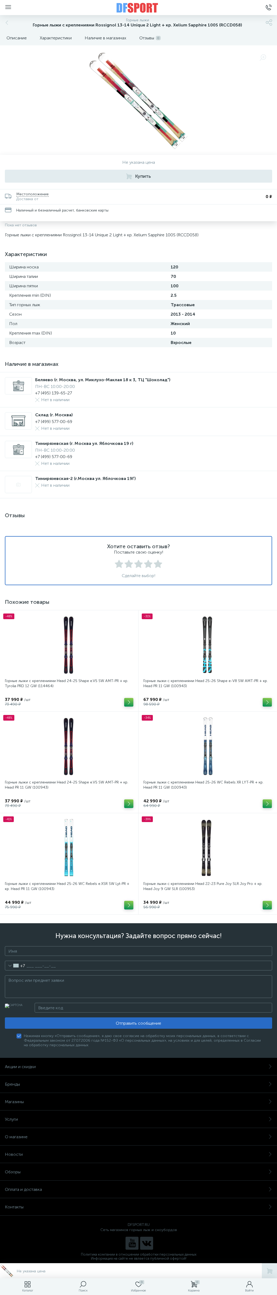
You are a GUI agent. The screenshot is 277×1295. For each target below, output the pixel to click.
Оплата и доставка (23, 1189)
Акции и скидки (20, 1066)
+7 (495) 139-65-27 (53, 393)
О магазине (16, 1136)
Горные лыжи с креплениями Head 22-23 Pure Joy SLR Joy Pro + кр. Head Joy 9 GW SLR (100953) (202, 886)
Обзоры (13, 1171)
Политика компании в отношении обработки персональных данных (138, 1254)
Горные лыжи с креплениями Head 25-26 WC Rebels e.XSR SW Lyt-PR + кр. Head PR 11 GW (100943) (67, 886)
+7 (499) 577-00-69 (53, 421)
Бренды (12, 1084)
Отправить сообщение (138, 1023)
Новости (14, 1154)
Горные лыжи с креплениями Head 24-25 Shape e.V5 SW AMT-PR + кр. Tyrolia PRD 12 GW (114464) (66, 683)
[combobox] (15, 965)
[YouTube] (132, 1243)
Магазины (14, 1101)
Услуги (11, 1119)
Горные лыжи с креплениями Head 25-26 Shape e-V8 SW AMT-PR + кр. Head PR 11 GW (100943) (205, 683)
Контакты (14, 1206)
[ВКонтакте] (146, 1243)
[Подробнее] (128, 702)
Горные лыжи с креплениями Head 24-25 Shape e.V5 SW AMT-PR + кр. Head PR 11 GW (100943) (66, 785)
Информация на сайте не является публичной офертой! (138, 1258)
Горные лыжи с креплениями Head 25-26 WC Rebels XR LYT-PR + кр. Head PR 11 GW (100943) (203, 785)
